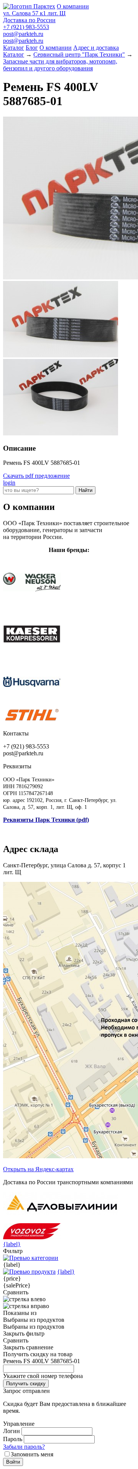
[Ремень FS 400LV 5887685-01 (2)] (60, 433)
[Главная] (29, 6)
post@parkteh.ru (23, 34)
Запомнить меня (32, 1454)
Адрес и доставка (96, 47)
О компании (73, 6)
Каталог (13, 47)
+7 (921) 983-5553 (26, 27)
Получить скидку (26, 1383)
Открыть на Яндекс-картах (38, 1169)
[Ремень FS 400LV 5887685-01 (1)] (60, 355)
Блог (32, 47)
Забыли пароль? (24, 1446)
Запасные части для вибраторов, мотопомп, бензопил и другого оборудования (60, 64)
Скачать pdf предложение (36, 475)
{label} (12, 1244)
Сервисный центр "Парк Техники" (79, 54)
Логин (11, 1431)
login (9, 482)
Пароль (12, 1439)
